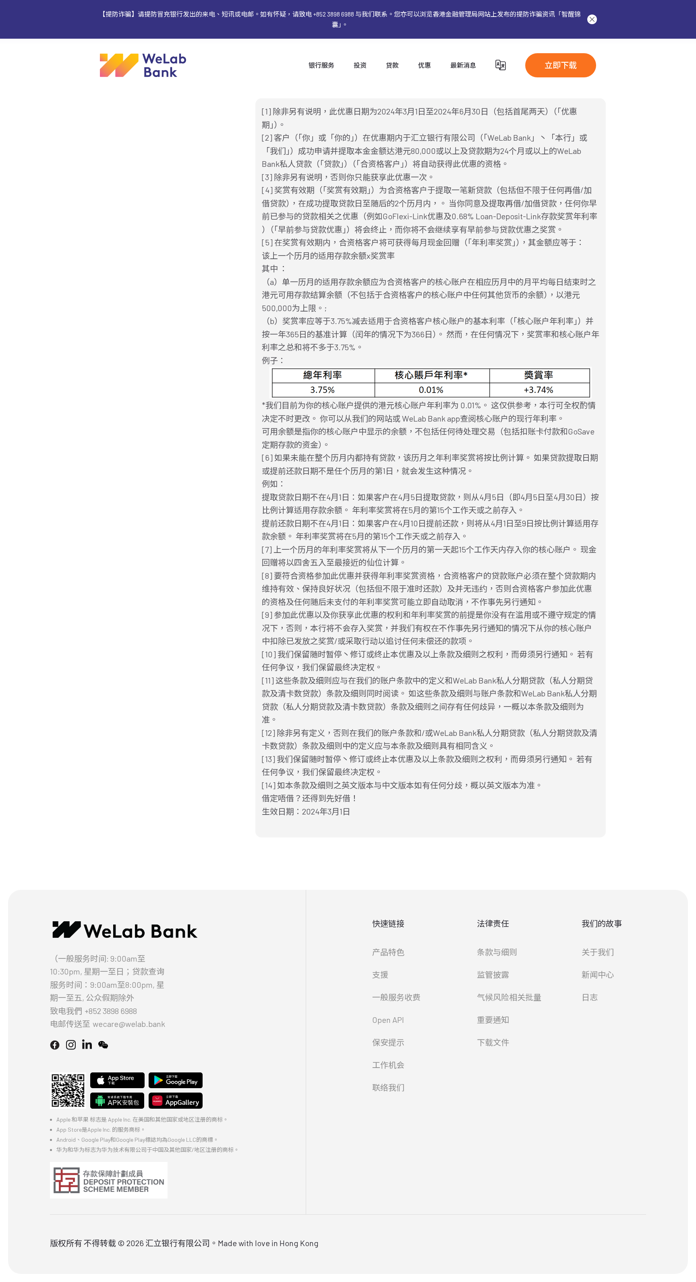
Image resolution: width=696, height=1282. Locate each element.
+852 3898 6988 (111, 1011)
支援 (380, 974)
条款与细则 (497, 952)
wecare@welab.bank (129, 1024)
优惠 (424, 65)
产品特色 (388, 952)
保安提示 (388, 1042)
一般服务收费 (396, 997)
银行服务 (321, 65)
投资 (360, 65)
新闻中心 (598, 974)
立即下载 (561, 65)
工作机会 (388, 1065)
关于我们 (598, 952)
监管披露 (493, 974)
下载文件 (493, 1042)
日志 (590, 997)
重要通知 (493, 1019)
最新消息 (463, 65)
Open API (388, 1019)
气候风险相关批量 (509, 997)
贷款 (392, 65)
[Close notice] (592, 19)
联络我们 (388, 1087)
